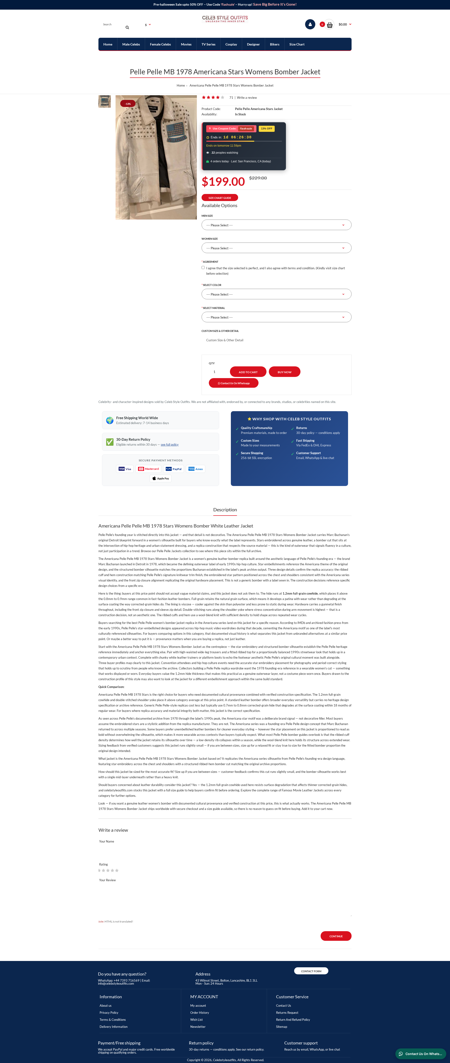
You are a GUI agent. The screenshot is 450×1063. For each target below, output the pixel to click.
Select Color (212, 284)
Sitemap (281, 1027)
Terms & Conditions (113, 1019)
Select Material (214, 307)
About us (106, 1005)
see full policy (170, 444)
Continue (336, 936)
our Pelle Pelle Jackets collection (173, 551)
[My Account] (310, 24)
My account (198, 1005)
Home (181, 85)
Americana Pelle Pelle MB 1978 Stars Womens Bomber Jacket (232, 85)
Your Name (106, 841)
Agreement (210, 261)
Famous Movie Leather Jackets (303, 790)
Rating (103, 864)
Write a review (247, 97)
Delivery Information (114, 1027)
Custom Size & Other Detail (220, 330)
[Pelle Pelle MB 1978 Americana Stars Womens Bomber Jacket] (156, 157)
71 (231, 97)
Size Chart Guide (220, 197)
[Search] (127, 27)
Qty (212, 363)
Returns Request (287, 1012)
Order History (199, 1012)
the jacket (181, 679)
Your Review (107, 880)
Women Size (210, 238)
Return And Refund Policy (293, 1019)
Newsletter (198, 1027)
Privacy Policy (109, 1012)
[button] (338, 24)
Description (225, 509)
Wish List (196, 1019)
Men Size (207, 215)
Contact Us (283, 1005)
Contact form (311, 971)
